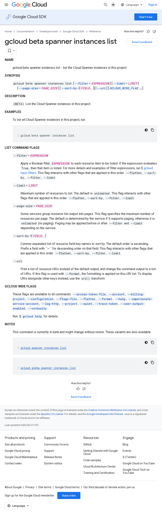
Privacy (30, 487)
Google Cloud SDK (29, 16)
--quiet (86, 304)
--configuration (40, 299)
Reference (95, 31)
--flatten (87, 299)
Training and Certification (99, 472)
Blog (125, 444)
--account (116, 294)
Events (127, 450)
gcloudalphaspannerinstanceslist (48, 368)
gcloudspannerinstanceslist (43, 348)
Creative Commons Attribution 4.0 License (112, 410)
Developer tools (49, 31)
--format (105, 299)
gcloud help (32, 316)
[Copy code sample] (152, 130)
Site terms (44, 487)
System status (53, 463)
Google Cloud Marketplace (21, 457)
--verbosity (37, 308)
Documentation (25, 31)
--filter (81, 83)
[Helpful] (148, 31)
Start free (146, 17)
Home (8, 31)
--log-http (50, 304)
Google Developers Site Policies (105, 414)
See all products (15, 444)
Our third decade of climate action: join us (109, 487)
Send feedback (142, 42)
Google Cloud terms (67, 487)
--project (69, 304)
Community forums (56, 444)
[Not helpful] (154, 31)
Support (49, 450)
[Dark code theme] (146, 130)
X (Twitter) (129, 457)
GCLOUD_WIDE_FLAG (124, 88)
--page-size (28, 88)
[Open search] (105, 4)
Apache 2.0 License (52, 414)
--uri (101, 88)
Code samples (92, 460)
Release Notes (53, 457)
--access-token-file (89, 294)
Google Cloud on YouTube (139, 463)
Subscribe (69, 495)
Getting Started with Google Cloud (100, 452)
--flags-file (66, 299)
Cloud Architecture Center (99, 466)
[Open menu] (6, 4)
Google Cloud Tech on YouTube (136, 471)
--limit (119, 83)
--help (120, 299)
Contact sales (13, 463)
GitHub (87, 444)
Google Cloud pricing (17, 450)
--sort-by (69, 88)
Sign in (152, 4)
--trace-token (106, 304)
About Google (13, 487)
